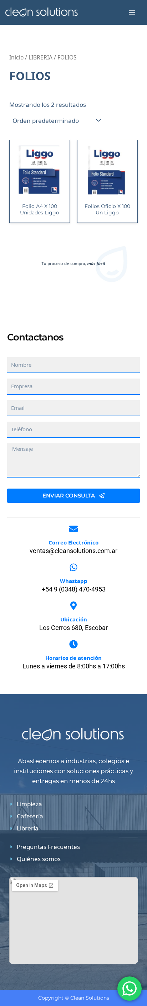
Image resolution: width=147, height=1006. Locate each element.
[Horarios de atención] (73, 644)
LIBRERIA (40, 57)
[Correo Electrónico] (73, 529)
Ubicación (73, 619)
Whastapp (73, 580)
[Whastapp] (73, 567)
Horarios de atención (73, 657)
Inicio (16, 57)
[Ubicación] (73, 605)
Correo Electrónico (73, 542)
